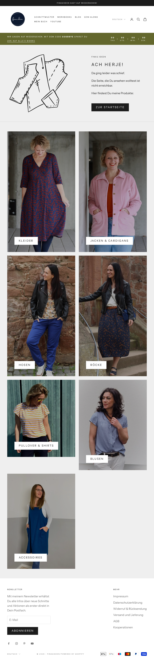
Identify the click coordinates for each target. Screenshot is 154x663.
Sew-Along (91, 17)
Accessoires (31, 557)
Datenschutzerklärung (127, 602)
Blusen (97, 458)
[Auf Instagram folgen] (16, 643)
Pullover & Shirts (36, 445)
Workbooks (64, 17)
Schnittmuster (44, 17)
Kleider (26, 240)
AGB (116, 621)
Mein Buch (40, 21)
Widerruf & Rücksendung (130, 608)
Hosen (25, 365)
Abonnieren (23, 630)
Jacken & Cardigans (109, 240)
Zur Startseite (110, 107)
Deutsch (117, 19)
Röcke (96, 365)
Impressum (120, 596)
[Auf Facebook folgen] (8, 643)
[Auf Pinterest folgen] (24, 643)
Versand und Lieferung (128, 615)
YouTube (55, 21)
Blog (78, 17)
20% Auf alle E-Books (21, 41)
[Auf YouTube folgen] (32, 643)
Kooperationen (123, 627)
